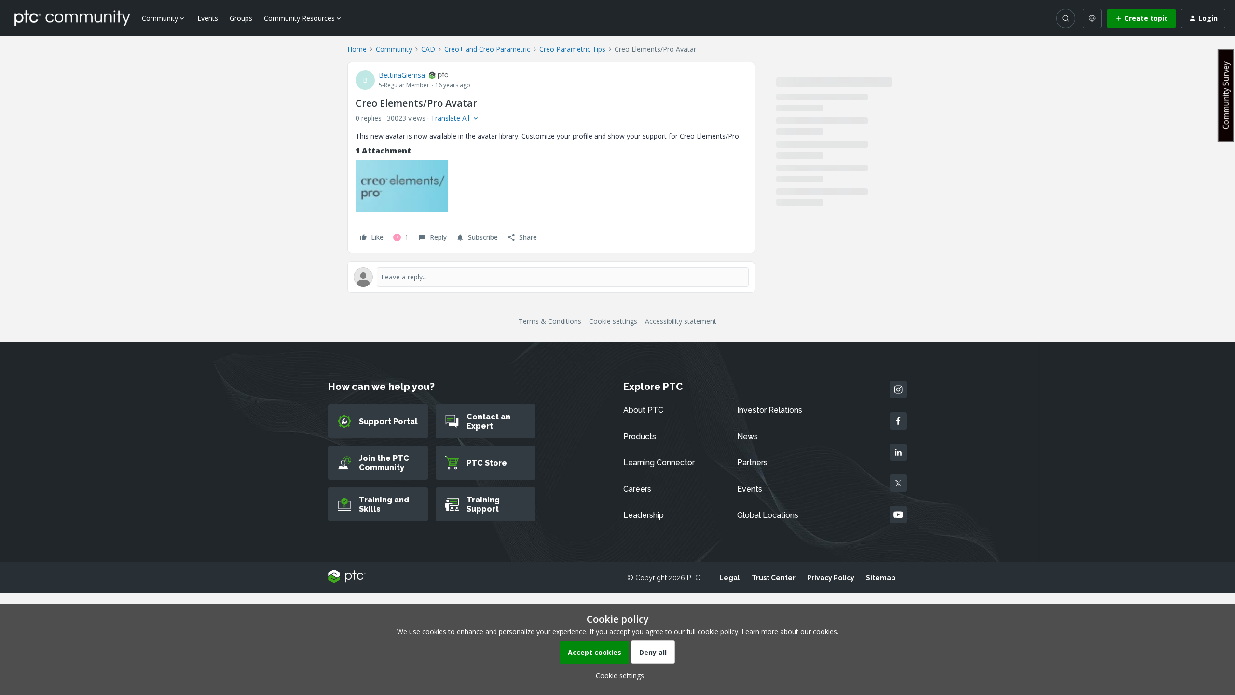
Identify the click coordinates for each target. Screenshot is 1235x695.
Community (394, 49)
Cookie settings (613, 321)
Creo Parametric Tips (572, 49)
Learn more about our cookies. (789, 631)
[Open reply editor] (551, 277)
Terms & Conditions (550, 321)
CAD (428, 49)
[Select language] (1092, 18)
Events (207, 18)
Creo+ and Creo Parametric (487, 49)
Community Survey (1226, 95)
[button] (1141, 18)
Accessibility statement (680, 321)
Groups (241, 18)
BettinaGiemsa (402, 75)
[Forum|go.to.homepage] (72, 18)
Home (357, 49)
